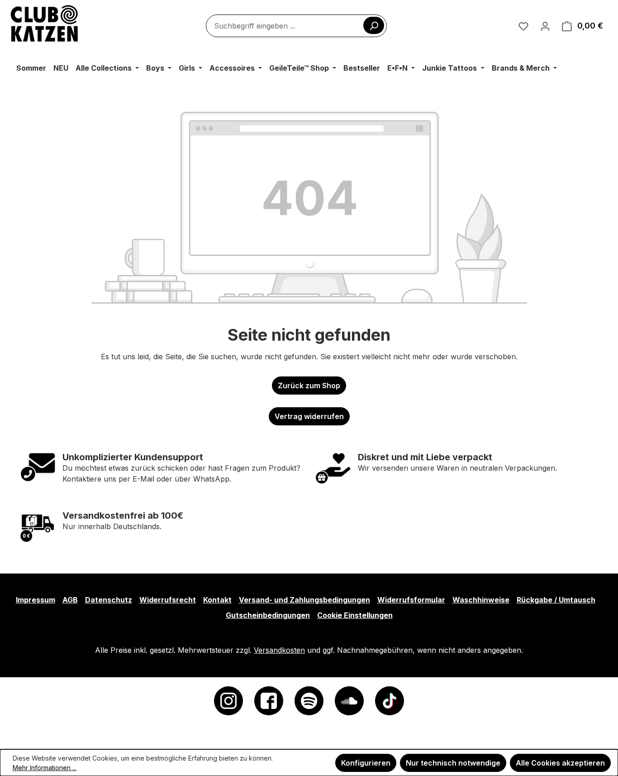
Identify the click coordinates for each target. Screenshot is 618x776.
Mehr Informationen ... (44, 767)
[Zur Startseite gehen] (44, 24)
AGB (70, 599)
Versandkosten (279, 650)
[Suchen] (373, 25)
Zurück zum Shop (309, 385)
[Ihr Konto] (545, 26)
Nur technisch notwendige (453, 762)
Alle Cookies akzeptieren (560, 762)
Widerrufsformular (411, 599)
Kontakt (217, 599)
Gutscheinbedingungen (268, 615)
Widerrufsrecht (167, 599)
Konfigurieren (365, 762)
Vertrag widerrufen (309, 416)
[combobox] (296, 26)
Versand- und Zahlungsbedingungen (304, 599)
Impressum (35, 599)
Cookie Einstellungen (355, 615)
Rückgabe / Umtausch (556, 599)
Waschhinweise (480, 599)
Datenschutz (108, 599)
